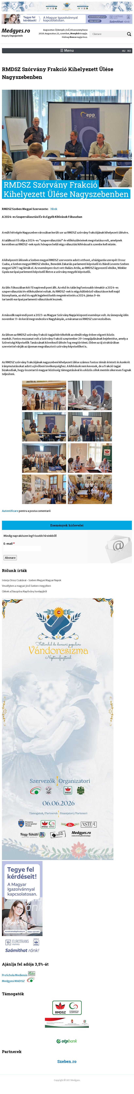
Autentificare (10, 511)
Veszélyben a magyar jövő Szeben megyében (26, 585)
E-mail (9, 543)
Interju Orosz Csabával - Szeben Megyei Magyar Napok (31, 580)
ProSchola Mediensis (14, 975)
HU (123, 50)
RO (129, 50)
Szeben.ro (66, 1061)
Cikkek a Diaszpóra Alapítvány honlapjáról (24, 591)
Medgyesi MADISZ (13, 981)
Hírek (54, 209)
